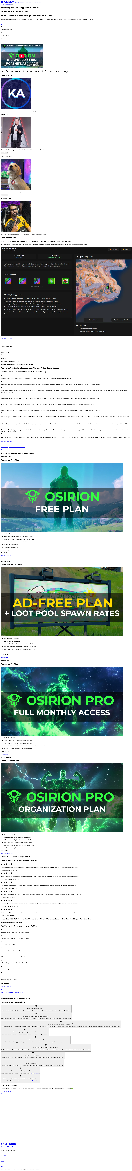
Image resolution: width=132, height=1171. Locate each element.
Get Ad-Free (4, 657)
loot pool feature (35, 1080)
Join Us (4, 1147)
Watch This (4, 153)
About (20, 2)
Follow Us (11, 1147)
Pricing (23, 2)
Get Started (7, 4)
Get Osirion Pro (5, 754)
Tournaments (29, 2)
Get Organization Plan (7, 853)
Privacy (3, 1166)
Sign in (2, 4)
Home (16, 2)
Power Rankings (37, 2)
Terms (2, 1161)
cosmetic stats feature (34, 1073)
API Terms (3, 1155)
